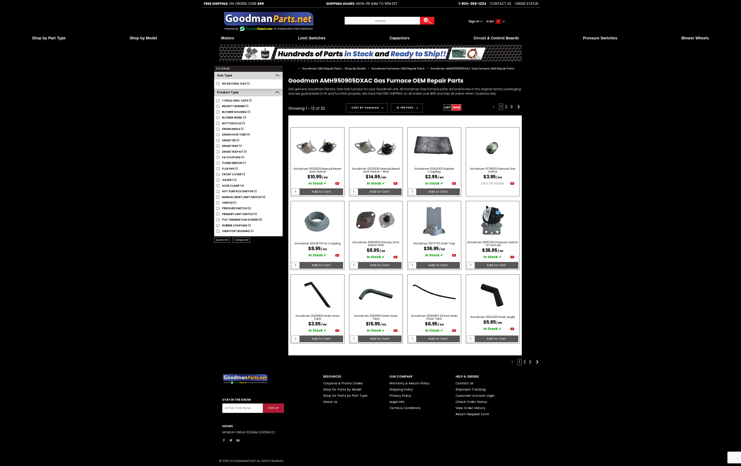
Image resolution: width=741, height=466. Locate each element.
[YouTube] (238, 440)
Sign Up (273, 408)
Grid (456, 107)
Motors (227, 38)
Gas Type (224, 75)
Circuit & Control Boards (496, 38)
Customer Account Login (475, 395)
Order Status (526, 3)
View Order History (470, 408)
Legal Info (397, 402)
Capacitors (399, 38)
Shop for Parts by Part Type (345, 395)
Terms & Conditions (404, 408)
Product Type (228, 92)
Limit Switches (312, 38)
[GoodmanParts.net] (268, 21)
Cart (492, 21)
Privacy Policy (400, 395)
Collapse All (241, 239)
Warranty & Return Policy (409, 383)
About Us (330, 402)
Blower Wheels (695, 38)
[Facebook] (223, 440)
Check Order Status (471, 402)
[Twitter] (231, 440)
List (447, 107)
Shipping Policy (401, 389)
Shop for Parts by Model (342, 389)
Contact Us (500, 3)
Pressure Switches (600, 38)
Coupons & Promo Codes (343, 383)
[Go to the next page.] (519, 107)
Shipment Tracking (471, 389)
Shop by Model (143, 38)
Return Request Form (472, 414)
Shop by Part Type (49, 38)
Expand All (222, 239)
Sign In (474, 21)
